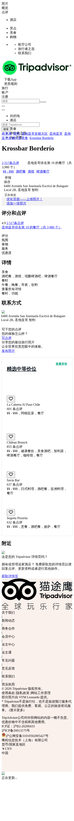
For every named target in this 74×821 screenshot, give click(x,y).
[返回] (41, 102)
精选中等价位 (21, 369)
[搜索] (44, 102)
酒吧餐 (21, 171)
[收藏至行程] (11, 399)
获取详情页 (10, 576)
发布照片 (8, 351)
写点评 (7, 338)
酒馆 (31, 171)
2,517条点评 (15, 223)
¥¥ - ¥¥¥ (8, 171)
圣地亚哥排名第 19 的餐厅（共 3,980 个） (32, 227)
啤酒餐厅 (43, 171)
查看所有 (61, 363)
